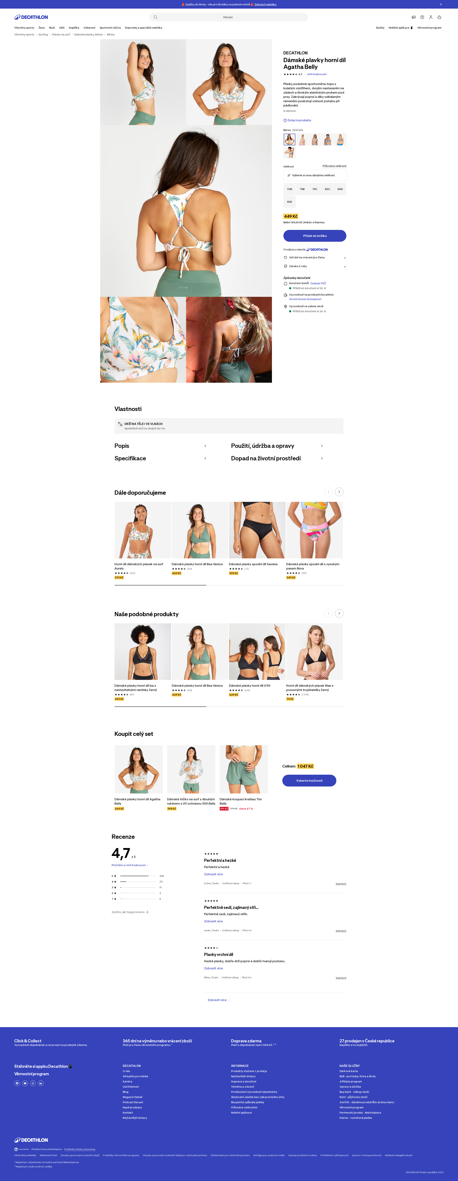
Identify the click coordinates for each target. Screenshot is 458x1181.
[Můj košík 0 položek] (439, 17)
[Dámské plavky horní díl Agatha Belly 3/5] (186, 211)
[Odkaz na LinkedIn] (41, 1083)
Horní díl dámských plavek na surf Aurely (139, 566)
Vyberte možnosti (309, 780)
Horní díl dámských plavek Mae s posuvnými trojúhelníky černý (310, 688)
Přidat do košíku (315, 236)
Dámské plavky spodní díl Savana (253, 564)
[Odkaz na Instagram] (33, 1083)
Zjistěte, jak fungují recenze (128, 912)
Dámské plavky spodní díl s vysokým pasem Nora (313, 566)
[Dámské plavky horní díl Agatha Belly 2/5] (143, 82)
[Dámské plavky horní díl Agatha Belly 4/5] (143, 340)
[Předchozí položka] (328, 492)
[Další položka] (339, 492)
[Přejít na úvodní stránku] (31, 17)
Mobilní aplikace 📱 (401, 27)
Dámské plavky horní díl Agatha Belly (137, 801)
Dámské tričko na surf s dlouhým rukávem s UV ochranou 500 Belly (191, 801)
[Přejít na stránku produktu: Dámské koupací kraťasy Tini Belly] (244, 769)
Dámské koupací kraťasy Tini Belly (241, 801)
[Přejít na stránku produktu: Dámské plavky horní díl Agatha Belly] (138, 769)
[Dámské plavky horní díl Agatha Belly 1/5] (229, 82)
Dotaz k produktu (299, 120)
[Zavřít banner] (441, 4)
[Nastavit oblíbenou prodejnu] (413, 17)
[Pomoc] (422, 17)
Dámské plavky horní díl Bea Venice (197, 564)
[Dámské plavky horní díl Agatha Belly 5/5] (229, 340)
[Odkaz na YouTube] (25, 1083)
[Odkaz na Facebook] (17, 1083)
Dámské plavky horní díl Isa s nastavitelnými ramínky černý (135, 688)
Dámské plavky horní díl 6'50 (249, 685)
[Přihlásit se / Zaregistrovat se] (431, 17)
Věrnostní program (429, 27)
